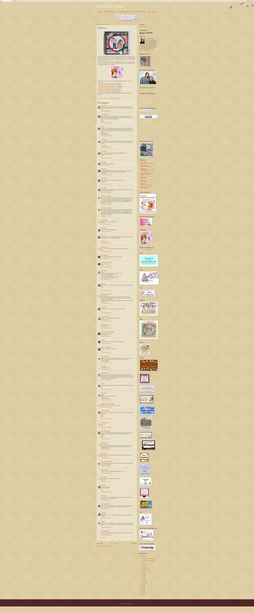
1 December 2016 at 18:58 (106, 122)
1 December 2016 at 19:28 (106, 135)
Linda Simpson (104, 430)
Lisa (102, 235)
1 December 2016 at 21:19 (106, 184)
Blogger (132, 603)
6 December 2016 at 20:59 (106, 517)
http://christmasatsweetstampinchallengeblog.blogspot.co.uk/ (110, 86)
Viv (101, 340)
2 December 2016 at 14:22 (106, 389)
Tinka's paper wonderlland (106, 331)
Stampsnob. (103, 469)
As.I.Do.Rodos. (104, 316)
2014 (142, 587)
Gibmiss (102, 393)
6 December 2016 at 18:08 (106, 508)
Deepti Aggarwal (104, 504)
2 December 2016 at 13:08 (106, 369)
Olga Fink (103, 219)
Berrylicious (143, 183)
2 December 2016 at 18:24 (106, 466)
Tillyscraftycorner (144, 165)
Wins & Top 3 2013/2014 (139, 11)
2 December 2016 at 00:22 (106, 251)
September (144, 568)
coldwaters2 (103, 114)
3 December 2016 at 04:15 (106, 481)
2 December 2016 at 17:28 (106, 457)
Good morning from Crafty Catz (146, 166)
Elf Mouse (144, 562)
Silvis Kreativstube (105, 294)
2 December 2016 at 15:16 (106, 407)
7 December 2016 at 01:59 (106, 527)
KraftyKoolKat (104, 410)
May (143, 575)
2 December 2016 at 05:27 (106, 266)
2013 (142, 589)
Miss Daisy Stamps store (106, 60)
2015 (142, 585)
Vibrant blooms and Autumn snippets (147, 163)
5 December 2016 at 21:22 (106, 500)
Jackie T (102, 105)
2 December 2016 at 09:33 (106, 321)
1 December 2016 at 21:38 (106, 204)
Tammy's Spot (144, 177)
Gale (102, 521)
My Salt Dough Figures (110, 11)
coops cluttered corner (145, 173)
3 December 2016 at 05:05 (106, 491)
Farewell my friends (144, 181)
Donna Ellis (103, 373)
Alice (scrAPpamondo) (105, 461)
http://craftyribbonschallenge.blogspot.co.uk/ (107, 85)
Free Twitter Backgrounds (127, 21)
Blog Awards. (152, 11)
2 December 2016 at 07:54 (106, 312)
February (144, 581)
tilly (101, 383)
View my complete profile (144, 50)
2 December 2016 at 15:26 (106, 427)
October (143, 566)
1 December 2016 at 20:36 (106, 174)
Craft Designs (143, 180)
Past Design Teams (124, 11)
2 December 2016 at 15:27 (106, 438)
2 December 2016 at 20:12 (106, 473)
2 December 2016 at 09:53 (106, 328)
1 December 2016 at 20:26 (106, 158)
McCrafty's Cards (111, 6)
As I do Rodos (107, 319)
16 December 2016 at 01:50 (106, 535)
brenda (102, 307)
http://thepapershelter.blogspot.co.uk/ (106, 89)
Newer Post (100, 543)
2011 (142, 592)
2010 (142, 594)
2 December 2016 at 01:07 (106, 258)
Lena (102, 283)
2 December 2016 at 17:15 (106, 449)
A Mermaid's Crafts (104, 241)
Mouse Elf (124, 59)
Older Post (134, 543)
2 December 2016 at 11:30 (106, 362)
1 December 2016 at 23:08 (106, 243)
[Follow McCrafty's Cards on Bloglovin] (145, 111)
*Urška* (102, 366)
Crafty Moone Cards (105, 262)
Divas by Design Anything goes (146, 184)
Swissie (102, 178)
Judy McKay (103, 531)
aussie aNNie (103, 356)
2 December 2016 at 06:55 (106, 290)
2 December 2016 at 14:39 (106, 399)
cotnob (102, 151)
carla (102, 485)
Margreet (103, 169)
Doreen (102, 228)
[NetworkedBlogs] (148, 115)
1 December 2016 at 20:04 (106, 147)
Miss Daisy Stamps (105, 196)
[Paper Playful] (148, 249)
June (143, 573)
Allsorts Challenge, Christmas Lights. (149, 558)
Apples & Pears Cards (145, 187)
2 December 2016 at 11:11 (106, 352)
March (143, 579)
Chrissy (102, 139)
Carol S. (102, 495)
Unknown (103, 246)
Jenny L (102, 270)
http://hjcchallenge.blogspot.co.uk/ (105, 91)
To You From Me (144, 188)
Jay (101, 126)
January (143, 582)
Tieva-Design (103, 422)
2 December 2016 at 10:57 (106, 336)
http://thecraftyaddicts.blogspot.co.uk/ (106, 90)
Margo (102, 162)
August (143, 570)
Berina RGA (103, 255)
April (143, 577)
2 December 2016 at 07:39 (106, 303)
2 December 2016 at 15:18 (106, 418)
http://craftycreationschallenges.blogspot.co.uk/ (108, 87)
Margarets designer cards (106, 403)
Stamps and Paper (104, 347)
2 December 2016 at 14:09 (106, 379)
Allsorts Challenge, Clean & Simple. (148, 560)
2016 (142, 555)
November (144, 564)
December (144, 557)
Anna (102, 512)
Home (99, 11)
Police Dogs (143, 178)
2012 (142, 590)
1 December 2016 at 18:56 (106, 110)
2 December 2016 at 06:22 (106, 279)
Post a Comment (103, 538)
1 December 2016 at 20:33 (106, 165)
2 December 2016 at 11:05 (106, 343)
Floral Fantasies (144, 162)
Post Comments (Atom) (106, 546)
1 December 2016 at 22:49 (106, 224)
